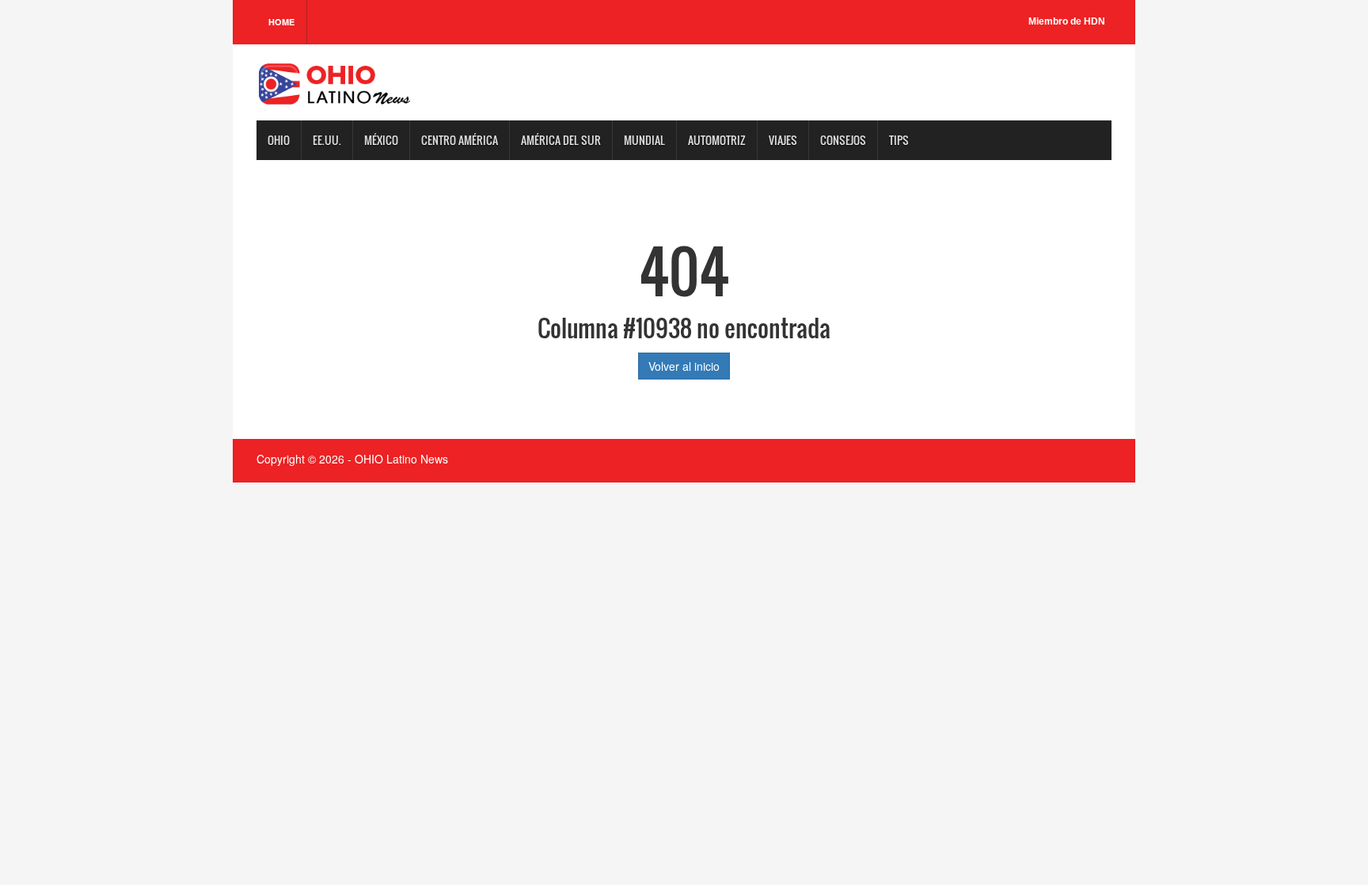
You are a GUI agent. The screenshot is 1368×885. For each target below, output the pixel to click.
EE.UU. (327, 140)
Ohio (279, 140)
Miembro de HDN (1066, 21)
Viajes (783, 140)
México (381, 140)
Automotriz (717, 140)
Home (281, 22)
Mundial (644, 140)
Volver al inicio (684, 366)
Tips (899, 140)
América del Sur (561, 140)
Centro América (459, 140)
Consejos (843, 140)
